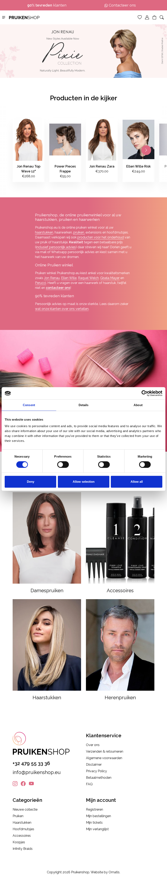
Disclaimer (94, 764)
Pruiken (18, 816)
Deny (30, 481)
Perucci (40, 283)
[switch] (63, 464)
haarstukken (44, 232)
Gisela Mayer (110, 278)
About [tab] (138, 405)
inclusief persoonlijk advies (56, 247)
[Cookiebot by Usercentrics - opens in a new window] (144, 393)
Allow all (137, 481)
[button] (4, 17)
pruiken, (79, 232)
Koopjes (19, 842)
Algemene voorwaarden (104, 758)
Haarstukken (22, 822)
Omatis (114, 872)
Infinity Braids (23, 849)
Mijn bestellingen (98, 816)
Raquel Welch (88, 278)
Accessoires (22, 836)
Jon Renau (52, 278)
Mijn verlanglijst (97, 829)
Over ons (93, 745)
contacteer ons (58, 288)
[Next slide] (146, 150)
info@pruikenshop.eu (37, 772)
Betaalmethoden (98, 778)
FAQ (89, 784)
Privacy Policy (96, 771)
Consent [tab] (29, 405)
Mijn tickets (94, 822)
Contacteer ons (122, 5)
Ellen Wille (69, 278)
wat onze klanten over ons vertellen (62, 309)
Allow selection (83, 481)
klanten (46, 5)
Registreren (94, 809)
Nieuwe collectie (25, 809)
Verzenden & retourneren (104, 751)
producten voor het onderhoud (100, 237)
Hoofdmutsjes (23, 829)
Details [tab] (84, 405)
